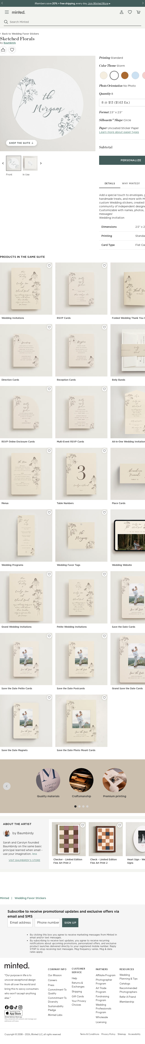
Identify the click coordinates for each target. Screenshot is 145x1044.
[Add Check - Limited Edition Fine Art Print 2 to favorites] (119, 825)
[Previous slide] (3, 163)
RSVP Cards (64, 318)
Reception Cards (66, 379)
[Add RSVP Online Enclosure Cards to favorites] (49, 389)
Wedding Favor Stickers (30, 898)
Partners (102, 969)
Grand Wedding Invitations (17, 626)
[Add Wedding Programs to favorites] (49, 512)
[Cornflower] (135, 75)
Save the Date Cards (123, 626)
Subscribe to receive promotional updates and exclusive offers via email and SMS (63, 913)
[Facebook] (7, 1007)
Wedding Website (122, 565)
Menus (5, 503)
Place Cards (118, 503)
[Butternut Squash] (124, 75)
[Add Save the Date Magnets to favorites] (49, 697)
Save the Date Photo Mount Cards (76, 750)
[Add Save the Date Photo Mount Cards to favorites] (104, 697)
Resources (127, 969)
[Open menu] (7, 12)
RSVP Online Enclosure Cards (18, 441)
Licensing (101, 1022)
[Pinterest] (11, 1007)
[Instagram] (20, 1007)
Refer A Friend (128, 996)
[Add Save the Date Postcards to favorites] (104, 636)
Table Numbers (65, 503)
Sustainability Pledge (55, 1008)
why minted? (131, 183)
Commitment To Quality (57, 991)
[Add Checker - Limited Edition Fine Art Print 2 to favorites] (82, 825)
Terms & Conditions (89, 1033)
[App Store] (22, 1013)
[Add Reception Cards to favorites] (104, 327)
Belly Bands (118, 379)
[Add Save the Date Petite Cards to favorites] (49, 636)
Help (74, 978)
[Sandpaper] (103, 75)
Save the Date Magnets (15, 750)
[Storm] (114, 75)
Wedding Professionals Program (103, 1008)
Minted (4, 898)
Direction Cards (10, 379)
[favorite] (12, 50)
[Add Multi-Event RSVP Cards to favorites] (104, 389)
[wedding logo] (18, 12)
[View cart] (138, 12)
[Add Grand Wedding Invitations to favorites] (49, 574)
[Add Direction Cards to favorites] (49, 327)
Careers (52, 980)
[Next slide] (41, 163)
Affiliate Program (106, 975)
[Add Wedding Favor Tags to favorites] (104, 512)
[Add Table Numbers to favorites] (104, 450)
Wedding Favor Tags (68, 565)
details (110, 183)
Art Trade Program (101, 990)
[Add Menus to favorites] (49, 450)
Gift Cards (78, 996)
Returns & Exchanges (78, 984)
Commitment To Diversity (57, 999)
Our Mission (55, 975)
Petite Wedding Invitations (72, 626)
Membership (127, 1001)
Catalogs (125, 983)
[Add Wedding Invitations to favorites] (49, 265)
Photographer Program (104, 981)
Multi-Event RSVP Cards (70, 441)
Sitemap (122, 1033)
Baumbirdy (10, 42)
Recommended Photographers (128, 990)
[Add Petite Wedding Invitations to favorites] (104, 574)
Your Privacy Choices (79, 1002)
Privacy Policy (108, 1033)
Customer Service (78, 970)
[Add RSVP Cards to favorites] (104, 265)
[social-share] (3, 50)
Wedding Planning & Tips (128, 976)
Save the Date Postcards (71, 688)
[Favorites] (130, 12)
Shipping (77, 991)
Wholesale (102, 1017)
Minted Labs (55, 1015)
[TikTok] (16, 1007)
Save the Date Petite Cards (17, 688)
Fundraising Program (102, 998)
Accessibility (134, 1033)
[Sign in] (122, 12)
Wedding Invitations (13, 318)
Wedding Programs (12, 565)
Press (51, 985)
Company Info (57, 969)
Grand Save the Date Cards (127, 688)
